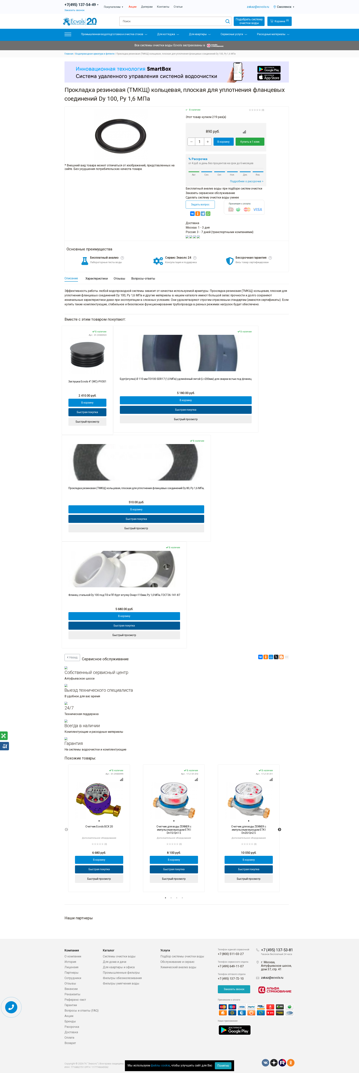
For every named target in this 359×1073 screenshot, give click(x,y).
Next (279, 830)
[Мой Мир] (271, 657)
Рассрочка (72, 1027)
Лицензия (71, 967)
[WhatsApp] (208, 213)
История (70, 962)
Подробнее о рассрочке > (246, 181)
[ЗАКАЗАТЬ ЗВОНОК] (11, 1007)
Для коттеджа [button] (166, 34)
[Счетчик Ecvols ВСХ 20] (99, 800)
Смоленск (285, 7)
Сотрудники (73, 978)
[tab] (99, 821)
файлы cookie (160, 1065)
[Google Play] (234, 1030)
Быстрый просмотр (87, 421)
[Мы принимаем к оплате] (256, 1010)
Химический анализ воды (178, 967)
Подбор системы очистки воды (182, 956)
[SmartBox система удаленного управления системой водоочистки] (177, 71)
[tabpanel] (99, 828)
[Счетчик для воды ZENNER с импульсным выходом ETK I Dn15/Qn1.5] (174, 800)
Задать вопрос (200, 204)
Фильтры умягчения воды (121, 983)
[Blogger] (281, 657)
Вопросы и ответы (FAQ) (82, 1010)
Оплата (69, 1037)
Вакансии (71, 989)
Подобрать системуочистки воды (249, 21)
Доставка (71, 1032)
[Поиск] (227, 21)
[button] (68, 35)
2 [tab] (171, 898)
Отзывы (70, 983)
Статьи (178, 6)
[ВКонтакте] (192, 213)
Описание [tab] (71, 278)
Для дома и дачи (114, 962)
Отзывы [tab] (119, 278)
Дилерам (147, 6)
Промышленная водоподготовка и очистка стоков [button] (112, 34)
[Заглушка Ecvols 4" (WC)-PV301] (87, 355)
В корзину (223, 141)
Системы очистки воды (119, 956)
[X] (276, 657)
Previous (66, 830)
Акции (132, 6)
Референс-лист (75, 999)
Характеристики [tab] (96, 278)
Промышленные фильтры (121, 972)
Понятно (223, 1065)
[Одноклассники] (197, 213)
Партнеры (72, 972)
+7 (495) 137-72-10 (231, 978)
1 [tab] (165, 898)
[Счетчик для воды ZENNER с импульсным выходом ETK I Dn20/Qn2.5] (249, 800)
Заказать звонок (75, 10)
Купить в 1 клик (250, 141)
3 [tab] (177, 898)
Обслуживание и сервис (177, 962)
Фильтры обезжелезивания (122, 978)
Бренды (70, 1021)
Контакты (163, 6)
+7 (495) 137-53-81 (277, 950)
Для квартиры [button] (198, 34)
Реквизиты (72, 994)
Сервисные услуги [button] (232, 34)
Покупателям (113, 7)
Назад (73, 657)
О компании (73, 956)
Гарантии (71, 1005)
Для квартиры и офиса (119, 967)
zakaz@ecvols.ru (258, 7)
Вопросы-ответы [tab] (143, 278)
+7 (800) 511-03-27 (231, 954)
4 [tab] (182, 898)
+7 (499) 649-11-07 (231, 966)
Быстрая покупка (87, 412)
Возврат (70, 1043)
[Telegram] (203, 213)
